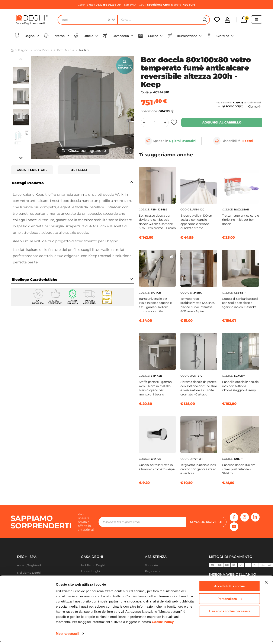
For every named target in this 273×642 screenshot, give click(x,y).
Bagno (23, 50)
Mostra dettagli (67, 633)
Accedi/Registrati (29, 565)
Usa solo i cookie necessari (229, 611)
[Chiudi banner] (266, 582)
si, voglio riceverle (206, 521)
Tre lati (83, 50)
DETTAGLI (79, 170)
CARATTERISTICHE (32, 170)
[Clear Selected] (109, 19)
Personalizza (227, 598)
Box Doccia (65, 50)
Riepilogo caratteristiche (34, 280)
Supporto (151, 565)
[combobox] (87, 20)
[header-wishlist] (217, 20)
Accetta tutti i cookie (229, 586)
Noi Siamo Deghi (93, 565)
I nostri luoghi (90, 571)
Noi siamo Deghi (29, 572)
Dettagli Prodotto (28, 183)
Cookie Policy (163, 622)
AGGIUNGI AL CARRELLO (221, 122)
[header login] (227, 20)
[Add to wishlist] (174, 122)
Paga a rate (152, 571)
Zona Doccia (42, 50)
